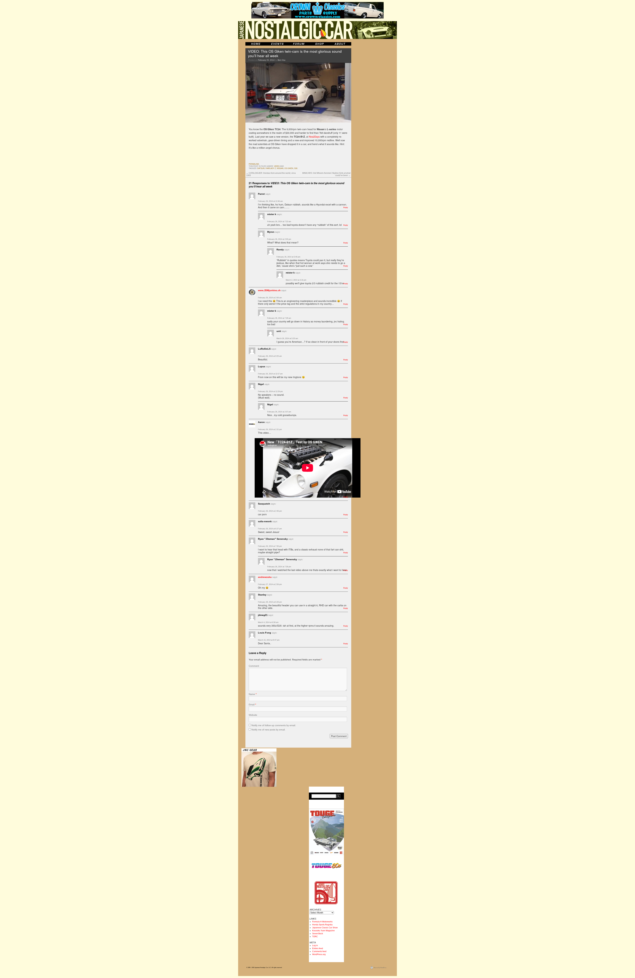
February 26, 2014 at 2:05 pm (279, 239)
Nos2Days (314, 136)
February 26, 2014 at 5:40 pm (288, 257)
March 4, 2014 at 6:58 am (268, 622)
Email (252, 704)
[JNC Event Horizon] (277, 44)
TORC (315, 936)
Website (253, 715)
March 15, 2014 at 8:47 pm (268, 640)
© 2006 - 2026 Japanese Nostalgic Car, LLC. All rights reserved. (264, 967)
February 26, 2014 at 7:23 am (279, 221)
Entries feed (317, 948)
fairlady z (271, 168)
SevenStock (317, 933)
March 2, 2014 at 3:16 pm (296, 280)
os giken (288, 168)
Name (252, 694)
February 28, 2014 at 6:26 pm (270, 602)
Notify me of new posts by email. (268, 729)
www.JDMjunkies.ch (269, 290)
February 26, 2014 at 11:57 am (270, 374)
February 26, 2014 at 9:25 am (270, 356)
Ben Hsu (281, 60)
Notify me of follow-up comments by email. (274, 725)
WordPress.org (319, 954)
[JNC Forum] (299, 44)
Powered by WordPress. (380, 967)
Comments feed (319, 951)
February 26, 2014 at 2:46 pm (270, 511)
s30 (295, 168)
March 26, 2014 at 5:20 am (287, 338)
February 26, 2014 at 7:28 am (279, 318)
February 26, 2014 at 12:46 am (270, 201)
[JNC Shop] (319, 44)
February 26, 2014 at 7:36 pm (279, 567)
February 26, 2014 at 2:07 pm (279, 412)
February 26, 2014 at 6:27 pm (270, 529)
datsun (261, 168)
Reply (345, 207)
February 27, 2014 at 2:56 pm (270, 584)
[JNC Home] (255, 44)
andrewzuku (265, 577)
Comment (254, 666)
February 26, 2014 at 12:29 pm (270, 391)
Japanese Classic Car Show (325, 927)
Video (277, 166)
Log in (315, 945)
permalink (254, 164)
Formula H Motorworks (322, 922)
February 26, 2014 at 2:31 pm (270, 429)
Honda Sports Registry (322, 925)
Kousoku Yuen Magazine (323, 930)
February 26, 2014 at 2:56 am (270, 298)
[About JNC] (340, 44)
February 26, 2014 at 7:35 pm (270, 546)
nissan (280, 168)
